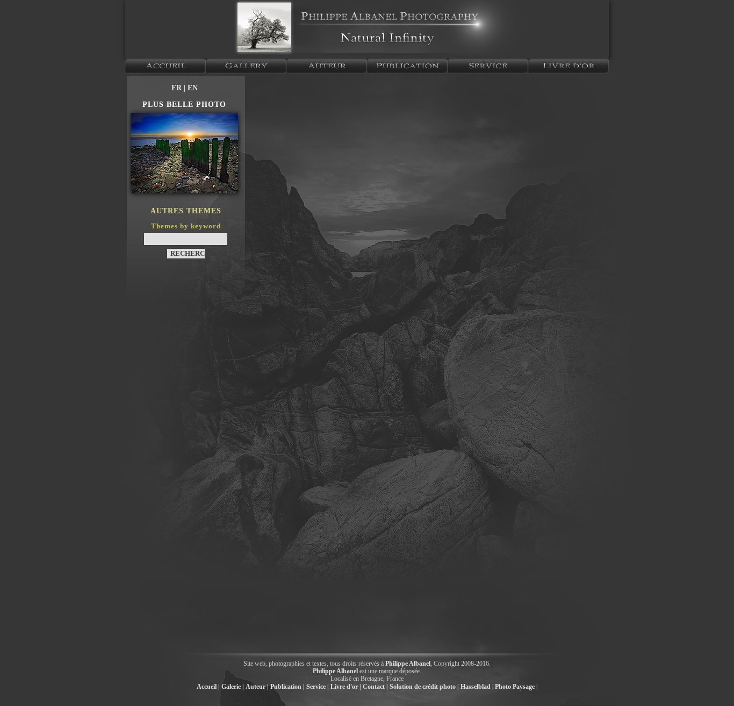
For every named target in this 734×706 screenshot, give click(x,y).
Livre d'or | (345, 686)
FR (177, 88)
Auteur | (257, 686)
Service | (317, 686)
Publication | (287, 686)
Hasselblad (475, 686)
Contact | (375, 686)
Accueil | (208, 686)
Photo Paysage (515, 686)
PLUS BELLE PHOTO (184, 104)
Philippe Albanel (407, 663)
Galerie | (232, 686)
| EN (191, 88)
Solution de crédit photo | (424, 686)
